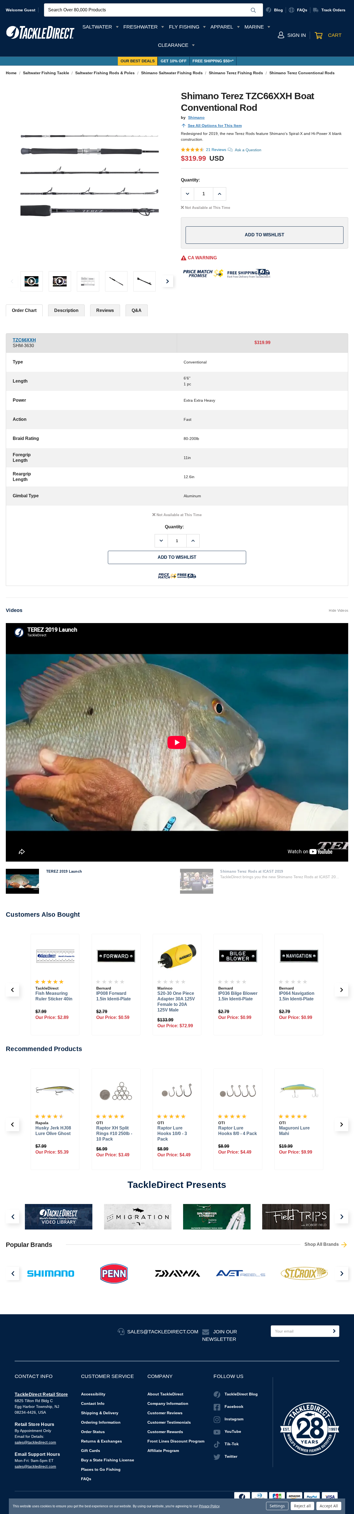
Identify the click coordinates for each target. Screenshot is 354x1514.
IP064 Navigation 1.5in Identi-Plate (236, 996)
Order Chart (24, 310)
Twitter (231, 1456)
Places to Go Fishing (101, 1469)
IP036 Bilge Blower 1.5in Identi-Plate (176, 996)
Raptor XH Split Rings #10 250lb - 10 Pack (58, 1133)
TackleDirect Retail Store (41, 1394)
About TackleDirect (165, 1394)
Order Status (93, 1432)
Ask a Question (248, 150)
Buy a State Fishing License (107, 1460)
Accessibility (93, 1394)
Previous (11, 281)
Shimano (196, 117)
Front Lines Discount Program (175, 1441)
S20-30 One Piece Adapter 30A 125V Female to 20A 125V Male (115, 1001)
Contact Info (93, 1403)
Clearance (173, 45)
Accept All (329, 1505)
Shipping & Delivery (99, 1413)
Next (167, 281)
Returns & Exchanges (101, 1441)
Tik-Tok (232, 1444)
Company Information (167, 1403)
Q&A (137, 310)
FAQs (86, 1479)
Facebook (234, 1406)
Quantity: (190, 180)
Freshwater (140, 27)
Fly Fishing (184, 27)
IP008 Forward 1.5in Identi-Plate (52, 996)
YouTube (233, 1431)
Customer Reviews (165, 1413)
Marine (254, 27)
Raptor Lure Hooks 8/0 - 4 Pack (181, 1131)
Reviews (105, 310)
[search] (253, 10)
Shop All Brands (322, 1244)
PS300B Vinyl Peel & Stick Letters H (298, 996)
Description (66, 310)
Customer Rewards (165, 1432)
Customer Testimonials (169, 1422)
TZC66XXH (24, 340)
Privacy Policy (209, 1506)
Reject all (302, 1505)
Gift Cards (90, 1450)
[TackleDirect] (40, 32)
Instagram (234, 1419)
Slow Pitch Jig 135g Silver (298, 1131)
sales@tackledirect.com (35, 1442)
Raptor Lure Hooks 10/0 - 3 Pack (116, 1133)
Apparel (221, 27)
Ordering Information (101, 1422)
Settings (277, 1505)
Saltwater (97, 27)
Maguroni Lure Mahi (238, 1131)
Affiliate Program (163, 1450)
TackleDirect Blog (241, 1394)
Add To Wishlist (264, 234)
